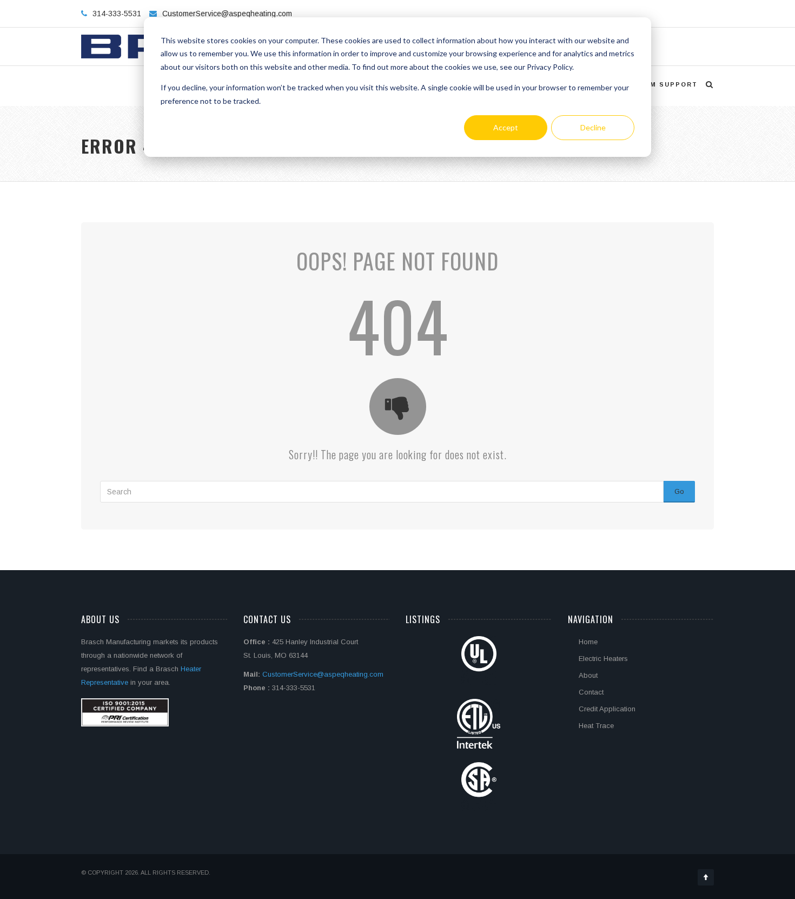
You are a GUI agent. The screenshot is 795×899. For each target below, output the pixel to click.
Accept (505, 127)
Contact (591, 692)
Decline (593, 127)
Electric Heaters (603, 659)
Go (679, 491)
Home (588, 642)
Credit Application (607, 709)
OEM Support (668, 84)
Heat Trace (596, 726)
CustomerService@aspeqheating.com (227, 13)
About (588, 675)
